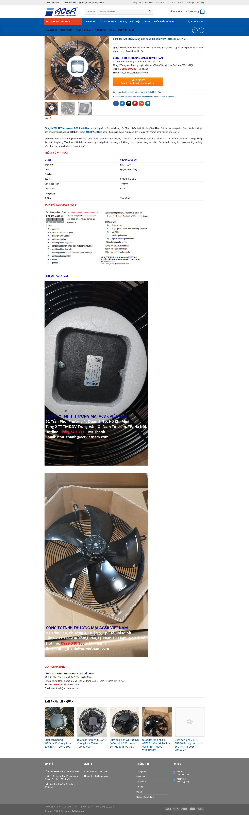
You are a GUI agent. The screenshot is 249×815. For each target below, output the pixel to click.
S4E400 (171, 96)
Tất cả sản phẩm (107, 21)
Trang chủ (51, 30)
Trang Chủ (136, 2)
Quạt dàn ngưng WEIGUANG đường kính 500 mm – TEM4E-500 (58, 743)
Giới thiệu (149, 2)
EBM (134, 96)
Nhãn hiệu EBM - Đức (122, 30)
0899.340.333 (69, 2)
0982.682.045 (52, 2)
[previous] (49, 68)
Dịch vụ (123, 21)
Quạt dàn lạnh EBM (145, 96)
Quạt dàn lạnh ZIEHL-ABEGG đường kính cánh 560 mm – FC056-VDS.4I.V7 (188, 744)
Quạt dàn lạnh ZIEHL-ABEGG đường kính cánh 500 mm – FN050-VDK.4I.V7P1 (156, 744)
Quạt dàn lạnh (126, 96)
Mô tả (48, 118)
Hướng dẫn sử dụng (195, 2)
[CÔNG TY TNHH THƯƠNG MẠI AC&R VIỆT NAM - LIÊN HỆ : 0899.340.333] (63, 11)
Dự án (180, 2)
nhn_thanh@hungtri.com (92, 2)
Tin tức (171, 2)
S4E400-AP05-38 (160, 96)
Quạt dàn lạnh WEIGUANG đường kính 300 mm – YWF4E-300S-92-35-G (124, 743)
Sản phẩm (160, 2)
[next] (103, 68)
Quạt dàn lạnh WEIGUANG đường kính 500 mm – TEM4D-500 (91, 743)
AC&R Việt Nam (94, 132)
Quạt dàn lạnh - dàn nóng (91, 30)
